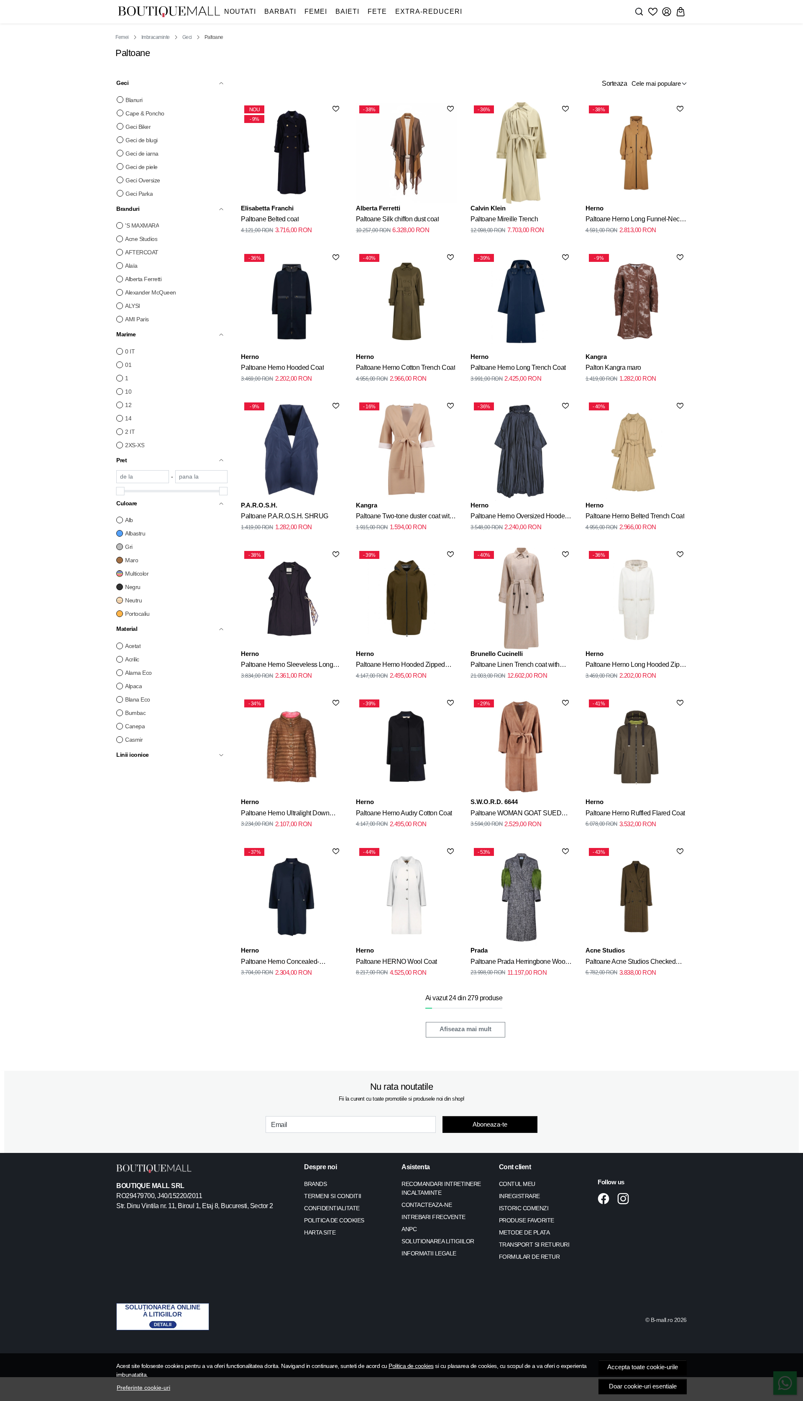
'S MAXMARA (142, 225)
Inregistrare (519, 1196)
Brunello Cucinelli (497, 653)
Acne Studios (141, 239)
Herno (595, 208)
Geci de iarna (142, 153)
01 (128, 364)
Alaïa (131, 265)
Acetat (133, 646)
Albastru (135, 533)
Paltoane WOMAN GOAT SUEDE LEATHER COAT (518, 814)
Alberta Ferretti (143, 279)
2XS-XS (134, 445)
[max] (201, 476)
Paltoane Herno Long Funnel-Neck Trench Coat (634, 220)
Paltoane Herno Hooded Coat (282, 367)
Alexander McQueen (150, 292)
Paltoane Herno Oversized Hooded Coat (519, 517)
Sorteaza (614, 83)
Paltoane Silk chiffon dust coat (397, 219)
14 (128, 418)
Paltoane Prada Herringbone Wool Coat (519, 963)
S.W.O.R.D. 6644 (494, 801)
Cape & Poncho (144, 113)
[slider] (120, 491)
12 (128, 405)
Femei (315, 11)
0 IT (130, 351)
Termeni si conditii (332, 1196)
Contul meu (517, 1184)
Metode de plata (524, 1232)
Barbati (280, 11)
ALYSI (132, 305)
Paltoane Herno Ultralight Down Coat (285, 814)
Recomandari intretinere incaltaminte (441, 1188)
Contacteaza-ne (427, 1204)
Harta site (319, 1232)
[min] (142, 476)
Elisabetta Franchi (267, 208)
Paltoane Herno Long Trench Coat (518, 367)
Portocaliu (137, 613)
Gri (129, 546)
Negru (133, 587)
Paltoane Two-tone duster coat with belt (404, 517)
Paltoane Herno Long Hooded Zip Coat (633, 666)
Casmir (134, 739)
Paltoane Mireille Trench (504, 219)
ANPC (409, 1229)
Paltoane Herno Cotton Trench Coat (405, 367)
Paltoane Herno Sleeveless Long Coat (287, 666)
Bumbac (135, 712)
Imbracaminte (155, 37)
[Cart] (680, 12)
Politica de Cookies (334, 1220)
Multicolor (136, 573)
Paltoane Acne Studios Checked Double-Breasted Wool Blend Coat (634, 963)
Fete (377, 11)
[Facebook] (606, 1198)
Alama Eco (138, 672)
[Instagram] (625, 1198)
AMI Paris (137, 319)
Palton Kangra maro (613, 367)
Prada (479, 950)
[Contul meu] (666, 12)
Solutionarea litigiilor (438, 1241)
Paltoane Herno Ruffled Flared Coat (635, 813)
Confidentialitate (332, 1208)
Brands (315, 1184)
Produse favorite (526, 1220)
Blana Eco (137, 699)
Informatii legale (429, 1253)
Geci (187, 37)
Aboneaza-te (490, 1124)
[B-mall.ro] (169, 12)
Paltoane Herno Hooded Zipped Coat (400, 666)
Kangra (596, 356)
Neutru (133, 600)
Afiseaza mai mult (465, 1029)
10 (128, 391)
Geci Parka (139, 193)
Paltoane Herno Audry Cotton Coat (404, 813)
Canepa (135, 726)
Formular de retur (529, 1256)
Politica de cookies (411, 1366)
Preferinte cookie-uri (143, 1387)
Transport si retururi (534, 1244)
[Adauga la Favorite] (335, 108)
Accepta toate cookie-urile (642, 1367)
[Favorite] (652, 12)
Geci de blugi (141, 140)
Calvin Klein (488, 208)
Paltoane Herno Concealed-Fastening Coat (280, 963)
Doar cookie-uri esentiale (643, 1386)
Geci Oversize (142, 180)
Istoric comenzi (524, 1208)
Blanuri (134, 100)
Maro (131, 560)
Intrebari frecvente (433, 1217)
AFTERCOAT (142, 252)
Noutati (240, 11)
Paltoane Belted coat (270, 219)
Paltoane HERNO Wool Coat (396, 961)
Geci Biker (138, 126)
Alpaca (133, 686)
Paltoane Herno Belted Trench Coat (635, 516)
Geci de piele (141, 167)
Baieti (347, 11)
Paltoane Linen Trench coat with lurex (515, 666)
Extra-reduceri (428, 11)
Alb (129, 520)
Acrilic (132, 659)
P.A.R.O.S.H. (259, 505)
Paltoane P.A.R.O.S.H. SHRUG (284, 516)
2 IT (130, 431)
